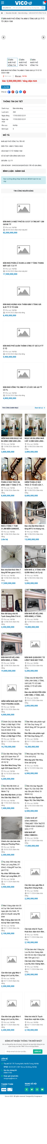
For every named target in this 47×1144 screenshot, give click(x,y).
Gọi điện (6, 87)
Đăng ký (37, 1051)
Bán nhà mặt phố (21, 230)
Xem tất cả (39, 408)
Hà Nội (14, 227)
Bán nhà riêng (22, 13)
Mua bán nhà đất (11, 13)
